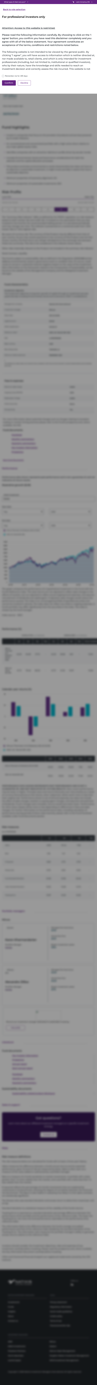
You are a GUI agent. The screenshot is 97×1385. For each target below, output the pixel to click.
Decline (24, 83)
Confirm (9, 83)
